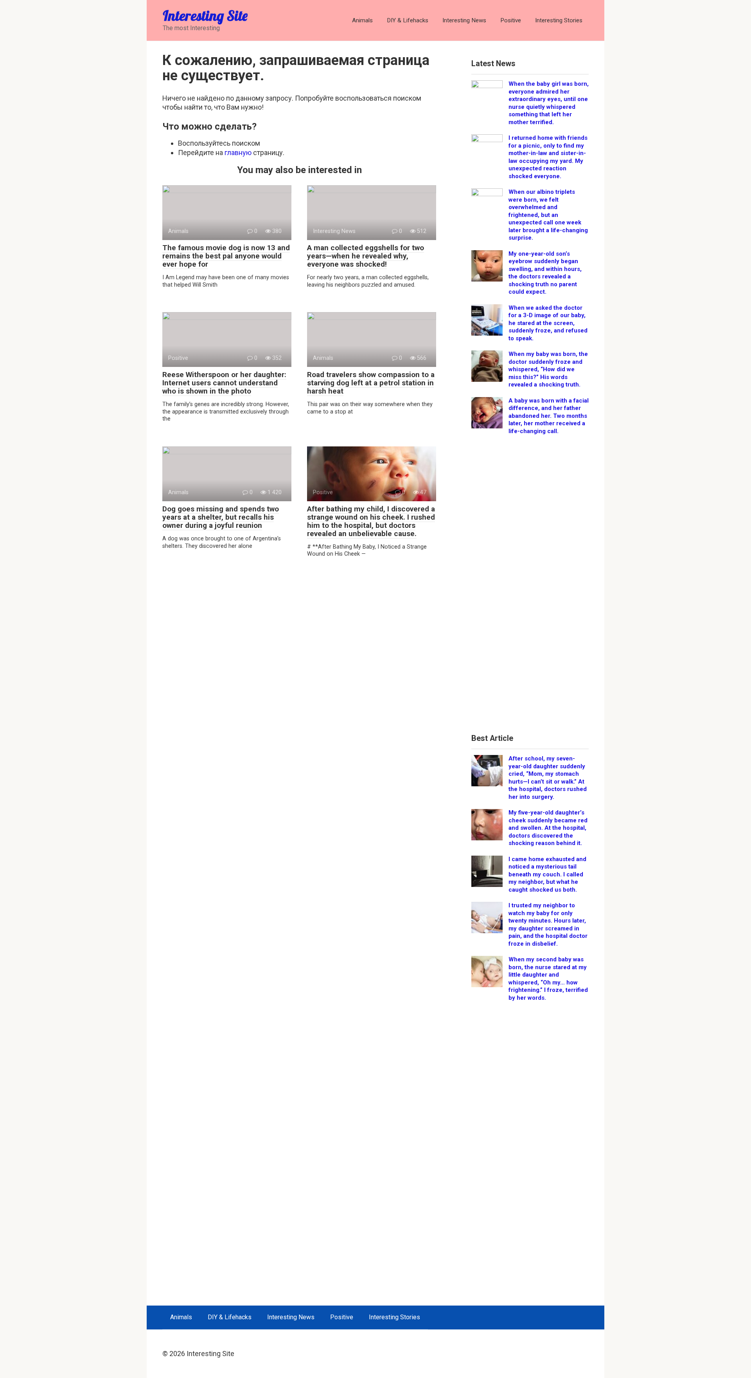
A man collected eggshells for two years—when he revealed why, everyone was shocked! (365, 256)
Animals (362, 20)
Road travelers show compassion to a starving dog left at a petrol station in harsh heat (371, 383)
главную (238, 152)
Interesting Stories (558, 20)
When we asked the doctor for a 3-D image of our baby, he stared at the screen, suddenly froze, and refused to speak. (548, 323)
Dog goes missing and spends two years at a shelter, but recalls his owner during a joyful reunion (220, 517)
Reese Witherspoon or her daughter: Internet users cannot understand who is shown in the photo (224, 383)
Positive (510, 20)
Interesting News (464, 20)
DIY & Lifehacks (407, 20)
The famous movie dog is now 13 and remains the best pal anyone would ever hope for (226, 256)
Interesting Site (205, 15)
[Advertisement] (530, 587)
